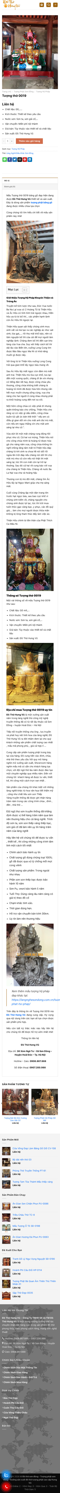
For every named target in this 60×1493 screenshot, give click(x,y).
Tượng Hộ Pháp (43, 91)
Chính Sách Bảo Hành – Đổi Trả (20, 1377)
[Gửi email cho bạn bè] (19, 159)
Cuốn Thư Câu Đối (13, 1407)
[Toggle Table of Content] (23, 290)
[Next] (58, 1109)
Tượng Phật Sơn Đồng (23, 91)
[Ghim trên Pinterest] (24, 159)
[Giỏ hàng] (41, 5)
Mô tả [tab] (6, 181)
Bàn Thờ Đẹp (10, 1398)
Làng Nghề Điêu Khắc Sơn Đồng (19, 153)
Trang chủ (6, 91)
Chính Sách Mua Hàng (15, 1382)
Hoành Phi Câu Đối (13, 1402)
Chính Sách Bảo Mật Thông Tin (20, 1367)
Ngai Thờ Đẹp (10, 1417)
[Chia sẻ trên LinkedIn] (29, 159)
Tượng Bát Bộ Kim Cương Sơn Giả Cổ (15, 1119)
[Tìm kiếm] (48, 5)
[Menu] (55, 5)
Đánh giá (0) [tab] (9, 187)
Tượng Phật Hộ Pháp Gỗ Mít (45, 1119)
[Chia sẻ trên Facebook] (9, 159)
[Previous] (2, 1109)
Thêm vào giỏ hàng (29, 141)
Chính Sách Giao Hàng (15, 1372)
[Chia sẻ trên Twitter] (14, 159)
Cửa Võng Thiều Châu (15, 1412)
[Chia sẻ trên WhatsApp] (4, 159)
